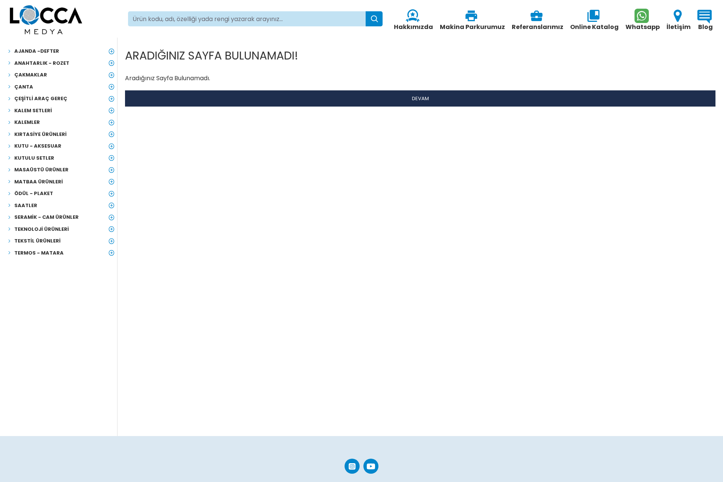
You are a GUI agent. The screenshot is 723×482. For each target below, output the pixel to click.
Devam (420, 98)
